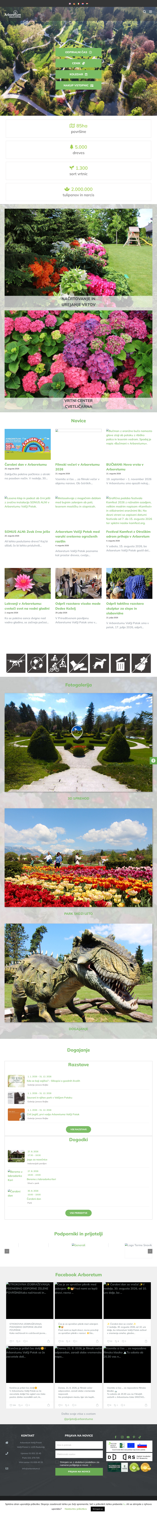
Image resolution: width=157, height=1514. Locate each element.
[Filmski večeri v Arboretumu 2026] (78, 444)
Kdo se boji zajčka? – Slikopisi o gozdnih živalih (53, 1080)
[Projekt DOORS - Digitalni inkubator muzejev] (129, 1455)
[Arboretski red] (78, 653)
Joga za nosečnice (37, 1159)
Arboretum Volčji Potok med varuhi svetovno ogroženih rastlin (77, 536)
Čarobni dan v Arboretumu (26, 464)
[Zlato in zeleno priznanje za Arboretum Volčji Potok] (140, 1465)
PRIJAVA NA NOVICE (79, 1471)
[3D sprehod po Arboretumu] (78, 694)
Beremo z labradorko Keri (41, 1179)
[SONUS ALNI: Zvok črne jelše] (28, 511)
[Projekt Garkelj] (129, 1442)
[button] (7, 1251)
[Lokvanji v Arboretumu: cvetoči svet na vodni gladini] (28, 583)
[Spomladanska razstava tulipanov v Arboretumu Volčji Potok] (78, 809)
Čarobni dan (34, 1198)
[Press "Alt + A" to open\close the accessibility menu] (153, 760)
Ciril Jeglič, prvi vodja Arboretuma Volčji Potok (53, 1114)
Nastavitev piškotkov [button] (76, 1508)
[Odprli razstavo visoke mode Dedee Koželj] (78, 583)
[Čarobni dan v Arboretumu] (28, 444)
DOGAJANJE (78, 1029)
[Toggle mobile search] (144, 11)
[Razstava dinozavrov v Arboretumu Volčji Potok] (78, 925)
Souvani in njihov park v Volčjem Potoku (49, 1097)
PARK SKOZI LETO (78, 914)
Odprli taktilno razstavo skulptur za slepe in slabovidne (125, 608)
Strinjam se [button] (98, 1509)
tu (124, 1504)
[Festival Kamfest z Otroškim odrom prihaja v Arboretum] (129, 511)
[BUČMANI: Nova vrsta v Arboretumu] (129, 444)
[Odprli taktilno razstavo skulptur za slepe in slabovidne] (129, 583)
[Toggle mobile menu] (150, 11)
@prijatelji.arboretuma (78, 1419)
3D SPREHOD (78, 798)
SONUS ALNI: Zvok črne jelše (27, 532)
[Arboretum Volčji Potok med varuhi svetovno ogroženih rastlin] (78, 511)
